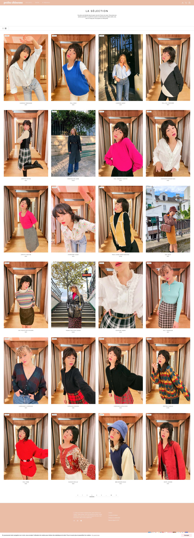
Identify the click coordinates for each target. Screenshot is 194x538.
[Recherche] (186, 2)
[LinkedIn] (81, 520)
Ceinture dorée (121, 330)
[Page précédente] (77, 495)
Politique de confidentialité (114, 517)
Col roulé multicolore (25, 330)
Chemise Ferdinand (26, 103)
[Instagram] (77, 520)
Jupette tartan (26, 178)
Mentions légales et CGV (113, 520)
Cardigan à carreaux (26, 406)
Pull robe (26, 482)
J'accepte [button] (186, 535)
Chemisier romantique (168, 178)
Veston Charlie (168, 406)
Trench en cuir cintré (73, 330)
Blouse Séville (73, 482)
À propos (46, 2)
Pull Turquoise (168, 330)
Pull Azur (73, 103)
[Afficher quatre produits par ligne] (5, 28)
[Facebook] (74, 520)
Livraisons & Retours (113, 515)
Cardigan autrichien (121, 406)
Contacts (110, 512)
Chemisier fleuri (73, 254)
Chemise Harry (120, 103)
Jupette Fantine (26, 254)
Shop (37, 2)
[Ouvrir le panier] (189, 3)
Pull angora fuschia (121, 178)
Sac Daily (168, 254)
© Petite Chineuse (11, 532)
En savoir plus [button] (96, 535)
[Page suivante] (116, 495)
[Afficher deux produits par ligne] (3, 28)
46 (111, 495)
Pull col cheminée (168, 103)
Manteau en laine (73, 178)
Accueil (29, 2)
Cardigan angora (73, 406)
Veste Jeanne (168, 482)
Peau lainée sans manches (120, 254)
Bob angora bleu (120, 482)
